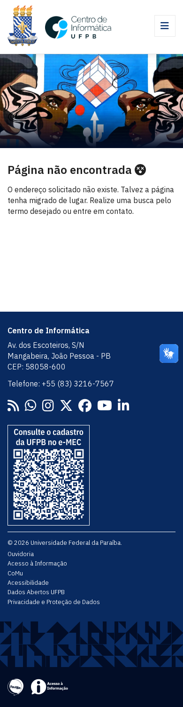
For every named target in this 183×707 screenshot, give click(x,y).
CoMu (15, 573)
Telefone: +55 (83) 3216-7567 (61, 383)
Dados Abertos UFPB (36, 592)
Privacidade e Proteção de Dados (54, 601)
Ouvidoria (21, 554)
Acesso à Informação (37, 563)
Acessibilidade (28, 582)
